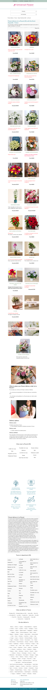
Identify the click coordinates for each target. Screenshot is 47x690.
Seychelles (12, 666)
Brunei (35, 632)
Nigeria (36, 654)
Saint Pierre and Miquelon (27, 662)
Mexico (36, 651)
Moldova (13, 653)
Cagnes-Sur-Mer (11, 576)
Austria (25, 628)
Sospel (31, 585)
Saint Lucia (35, 660)
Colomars (10, 588)
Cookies (21, 685)
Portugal (23, 658)
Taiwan (36, 668)
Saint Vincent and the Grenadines (16, 664)
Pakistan (21, 656)
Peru (36, 656)
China (16, 636)
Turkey (29, 670)
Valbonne (23, 450)
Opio (12, 451)
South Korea (35, 666)
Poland (19, 658)
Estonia (21, 639)
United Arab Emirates (19, 671)
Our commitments (14, 682)
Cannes (34, 455)
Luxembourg (19, 649)
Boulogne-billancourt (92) (21, 613)
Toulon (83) (33, 617)
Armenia (12, 628)
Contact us (15, 1)
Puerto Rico (29, 658)
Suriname (20, 668)
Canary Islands (27, 634)
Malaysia (11, 651)
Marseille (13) (24, 615)
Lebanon (29, 647)
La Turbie (21, 567)
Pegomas (21, 595)
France (15, 18)
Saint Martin (18, 662)
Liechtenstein (35, 647)
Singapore (18, 666)
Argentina (35, 626)
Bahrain (16, 630)
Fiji (32, 639)
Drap (9, 593)
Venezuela (29, 673)
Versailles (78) (27, 619)
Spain (11, 668)
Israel (20, 645)
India (37, 643)
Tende (31, 587)
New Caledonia (18, 654)
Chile (12, 636)
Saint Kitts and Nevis (27, 660)
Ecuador (35, 638)
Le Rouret (29, 18)
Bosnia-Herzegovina (24, 632)
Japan (32, 645)
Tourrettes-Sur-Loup (23, 448)
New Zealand (25, 654)
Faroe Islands (27, 639)
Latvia (25, 647)
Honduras (22, 643)
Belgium (13, 632)
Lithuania (13, 649)
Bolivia (17, 632)
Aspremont (10, 562)
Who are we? (13, 681)
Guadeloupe (16, 643)
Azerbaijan (31, 628)
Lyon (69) (19, 615)
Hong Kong (27, 643)
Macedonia (29, 649)
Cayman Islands (35, 634)
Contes (9, 591)
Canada (21, 634)
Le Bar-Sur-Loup (12, 448)
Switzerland (31, 668)
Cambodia (16, 634)
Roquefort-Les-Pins (12, 453)
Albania (11, 626)
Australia (21, 628)
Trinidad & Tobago (18, 670)
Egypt (11, 639)
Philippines (14, 658)
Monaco (18, 653)
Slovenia (22, 666)
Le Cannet (21, 572)
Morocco (30, 653)
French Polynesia (20, 641)
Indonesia (12, 645)
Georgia (26, 641)
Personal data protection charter (26, 684)
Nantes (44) (31, 615)
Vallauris (32, 597)
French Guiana (12, 641)
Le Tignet (21, 574)
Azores (36, 628)
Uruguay (13, 673)
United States (35, 671)
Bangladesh (30, 630)
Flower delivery (10, 18)
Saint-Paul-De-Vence (23, 457)
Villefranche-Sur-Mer (34, 602)
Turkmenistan (34, 670)
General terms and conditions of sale (27, 682)
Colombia (20, 636)
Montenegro (24, 653)
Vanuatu (24, 673)
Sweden (25, 668)
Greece (10, 643)
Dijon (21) (36, 613)
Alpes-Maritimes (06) (22, 18)
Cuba (35, 636)
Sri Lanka (15, 668)
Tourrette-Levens (33, 590)
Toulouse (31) (20, 619)
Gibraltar (36, 641)
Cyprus (16, 638)
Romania (19, 660)
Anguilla (21, 626)
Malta (16, 651)
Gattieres (9, 598)
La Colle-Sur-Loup (23, 452)
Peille (20, 597)
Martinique (21, 651)
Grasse (23, 455)
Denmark (21, 638)
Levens (20, 577)
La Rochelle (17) (12, 615)
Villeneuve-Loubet (35, 452)
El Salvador (16, 639)
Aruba (16, 628)
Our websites (13, 684)
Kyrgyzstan (20, 647)
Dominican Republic (28, 638)
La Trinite (21, 565)
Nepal (34, 653)
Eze (8, 596)
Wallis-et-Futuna (24, 675)
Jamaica (27, 645)
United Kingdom (27, 671)
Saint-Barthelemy (27, 664)
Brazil (31, 632)
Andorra (16, 626)
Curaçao (11, 638)
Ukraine (11, 671)
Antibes (9, 560)
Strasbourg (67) (26, 617)
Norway (12, 656)
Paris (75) (14, 617)
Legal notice (22, 681)
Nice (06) (36, 615)
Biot (35, 450)
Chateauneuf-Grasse (12, 456)
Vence (31, 599)
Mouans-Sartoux (34, 448)
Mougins (21, 588)
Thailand (11, 670)
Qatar (34, 658)
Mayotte (31, 651)
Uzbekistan (18, 673)
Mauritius (26, 651)
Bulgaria (11, 634)
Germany (31, 641)
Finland (35, 639)
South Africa (28, 666)
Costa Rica (26, 636)
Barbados (35, 630)
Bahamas (12, 630)
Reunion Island (13, 660)
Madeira (34, 649)
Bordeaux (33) (12, 613)
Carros (9, 583)
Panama (26, 656)
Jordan (36, 645)
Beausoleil (10, 569)
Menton (20, 583)
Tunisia (25, 670)
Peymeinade (21, 600)
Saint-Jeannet (33, 570)
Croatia (31, 636)
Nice (35, 457)
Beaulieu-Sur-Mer (11, 567)
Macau (24, 649)
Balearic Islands (23, 630)
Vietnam (34, 673)
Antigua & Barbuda (27, 626)
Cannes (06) (30, 613)
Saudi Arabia (35, 664)
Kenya (10, 647)
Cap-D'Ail (10, 581)
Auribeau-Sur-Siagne (12, 564)
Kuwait (15, 647)
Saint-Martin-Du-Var (34, 576)
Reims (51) (20, 617)
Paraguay (31, 656)
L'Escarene (10, 603)
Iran (16, 645)
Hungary (33, 643)
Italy (23, 645)
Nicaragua (32, 654)
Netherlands (11, 654)
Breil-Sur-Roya (11, 574)
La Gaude (21, 559)
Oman (17, 656)
